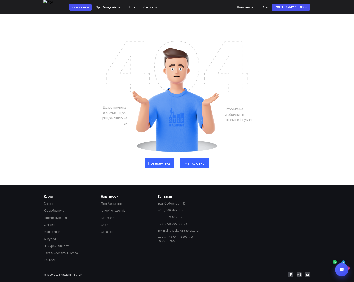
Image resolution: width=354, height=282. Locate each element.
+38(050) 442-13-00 (172, 210)
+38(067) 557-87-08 (173, 217)
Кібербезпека (54, 210)
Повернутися (159, 163)
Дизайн (49, 224)
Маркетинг (52, 231)
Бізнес (48, 203)
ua (262, 7)
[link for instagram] (299, 274)
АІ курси (50, 239)
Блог (132, 7)
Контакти (150, 7)
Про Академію (111, 203)
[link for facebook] (290, 274)
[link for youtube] (307, 274)
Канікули (50, 260)
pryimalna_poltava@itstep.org (178, 230)
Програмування (55, 217)
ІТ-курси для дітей (57, 246)
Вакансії (107, 231)
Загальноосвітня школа (61, 253)
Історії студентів (113, 210)
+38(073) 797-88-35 (172, 223)
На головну (195, 163)
